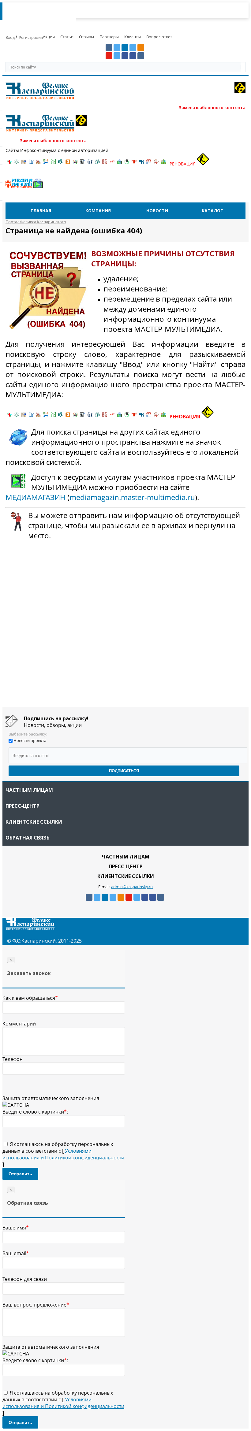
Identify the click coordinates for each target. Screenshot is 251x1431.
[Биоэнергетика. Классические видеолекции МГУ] (46, 164)
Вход (11, 37)
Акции (49, 36)
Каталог (212, 210)
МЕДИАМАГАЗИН (36, 497)
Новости (157, 210)
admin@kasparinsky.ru (132, 886)
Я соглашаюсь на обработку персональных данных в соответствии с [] (63, 1154)
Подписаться (124, 771)
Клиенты (132, 36)
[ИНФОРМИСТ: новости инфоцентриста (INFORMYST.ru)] (24, 164)
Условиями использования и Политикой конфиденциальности (63, 1154)
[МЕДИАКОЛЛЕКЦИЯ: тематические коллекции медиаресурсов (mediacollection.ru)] (104, 164)
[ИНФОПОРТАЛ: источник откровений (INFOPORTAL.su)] (31, 164)
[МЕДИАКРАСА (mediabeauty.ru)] (112, 164)
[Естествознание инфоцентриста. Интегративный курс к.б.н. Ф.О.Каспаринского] (16, 164)
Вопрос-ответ (159, 36)
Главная (41, 210)
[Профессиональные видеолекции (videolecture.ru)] (82, 164)
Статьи (66, 36)
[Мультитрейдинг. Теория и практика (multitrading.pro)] (9, 164)
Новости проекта (29, 740)
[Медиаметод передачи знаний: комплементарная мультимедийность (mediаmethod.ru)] (148, 164)
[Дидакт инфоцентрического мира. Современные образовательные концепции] (75, 164)
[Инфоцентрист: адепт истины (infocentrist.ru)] (97, 164)
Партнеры (109, 36)
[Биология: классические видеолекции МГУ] (53, 164)
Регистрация (31, 37)
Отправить (20, 1173)
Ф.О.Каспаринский (34, 940)
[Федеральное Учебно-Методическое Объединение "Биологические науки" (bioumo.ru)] (126, 164)
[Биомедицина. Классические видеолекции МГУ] (60, 164)
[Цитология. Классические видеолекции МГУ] (68, 164)
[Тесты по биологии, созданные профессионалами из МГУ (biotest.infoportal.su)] (163, 164)
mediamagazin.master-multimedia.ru (132, 497)
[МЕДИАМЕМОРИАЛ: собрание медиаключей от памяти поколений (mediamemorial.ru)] (156, 164)
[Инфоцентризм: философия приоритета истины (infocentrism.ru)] (90, 164)
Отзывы (86, 36)
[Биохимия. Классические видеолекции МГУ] (38, 164)
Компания (98, 210)
